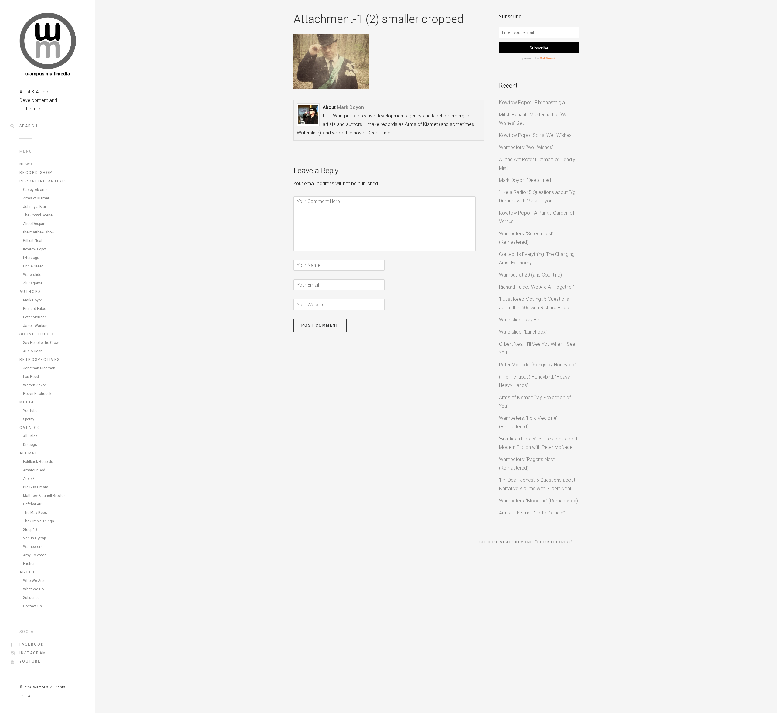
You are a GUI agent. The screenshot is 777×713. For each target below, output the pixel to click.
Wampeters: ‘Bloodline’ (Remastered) (538, 501)
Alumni (28, 453)
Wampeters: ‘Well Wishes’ (526, 147)
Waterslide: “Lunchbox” (523, 332)
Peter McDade (35, 317)
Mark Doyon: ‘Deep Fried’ (525, 180)
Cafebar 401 (33, 504)
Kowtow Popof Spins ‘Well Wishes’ (535, 135)
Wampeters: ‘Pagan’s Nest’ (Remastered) (527, 464)
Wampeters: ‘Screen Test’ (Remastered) (526, 238)
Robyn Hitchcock (37, 394)
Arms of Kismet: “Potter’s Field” (532, 513)
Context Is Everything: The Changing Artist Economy (537, 258)
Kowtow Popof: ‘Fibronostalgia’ (532, 102)
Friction (29, 564)
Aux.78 (29, 479)
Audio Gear (32, 351)
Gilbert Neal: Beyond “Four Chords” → (529, 542)
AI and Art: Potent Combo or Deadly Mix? (537, 164)
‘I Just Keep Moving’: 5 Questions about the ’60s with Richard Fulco (534, 303)
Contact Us (32, 606)
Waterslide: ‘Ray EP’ (520, 320)
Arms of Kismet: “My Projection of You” (535, 402)
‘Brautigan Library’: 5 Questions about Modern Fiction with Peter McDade (538, 443)
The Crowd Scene (38, 215)
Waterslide (32, 275)
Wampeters (32, 547)
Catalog (30, 428)
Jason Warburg (36, 326)
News (25, 164)
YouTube (30, 411)
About (27, 572)
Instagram (32, 653)
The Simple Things (38, 521)
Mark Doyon (33, 300)
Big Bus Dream (35, 487)
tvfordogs (31, 258)
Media (26, 402)
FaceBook (31, 644)
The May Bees (35, 513)
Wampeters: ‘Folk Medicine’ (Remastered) (528, 422)
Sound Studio (36, 334)
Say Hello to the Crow (41, 343)
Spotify (28, 419)
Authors (30, 292)
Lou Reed (31, 377)
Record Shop (35, 173)
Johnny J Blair (35, 207)
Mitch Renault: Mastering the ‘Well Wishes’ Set (534, 119)
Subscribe (31, 598)
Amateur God (34, 470)
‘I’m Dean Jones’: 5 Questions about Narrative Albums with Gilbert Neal (537, 484)
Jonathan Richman (39, 368)
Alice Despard (34, 224)
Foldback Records (38, 462)
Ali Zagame (32, 283)
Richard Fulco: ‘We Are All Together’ (536, 287)
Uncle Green (33, 266)
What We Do (33, 589)
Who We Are (33, 581)
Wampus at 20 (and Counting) (530, 275)
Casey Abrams (35, 190)
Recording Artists (43, 181)
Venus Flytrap (34, 538)
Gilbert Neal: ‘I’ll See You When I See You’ (537, 348)
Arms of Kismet (36, 198)
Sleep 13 (30, 530)
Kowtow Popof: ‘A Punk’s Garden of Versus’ (536, 217)
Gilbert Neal (32, 241)
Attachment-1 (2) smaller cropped (378, 19)
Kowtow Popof (34, 249)
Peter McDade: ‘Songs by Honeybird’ (537, 365)
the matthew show (38, 232)
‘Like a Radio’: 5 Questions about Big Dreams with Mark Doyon (537, 196)
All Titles (30, 436)
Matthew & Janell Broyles (44, 496)
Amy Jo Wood (34, 555)
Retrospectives (39, 360)
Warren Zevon (35, 385)
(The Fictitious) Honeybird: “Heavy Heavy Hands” (534, 381)
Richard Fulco (34, 309)
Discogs (30, 445)
